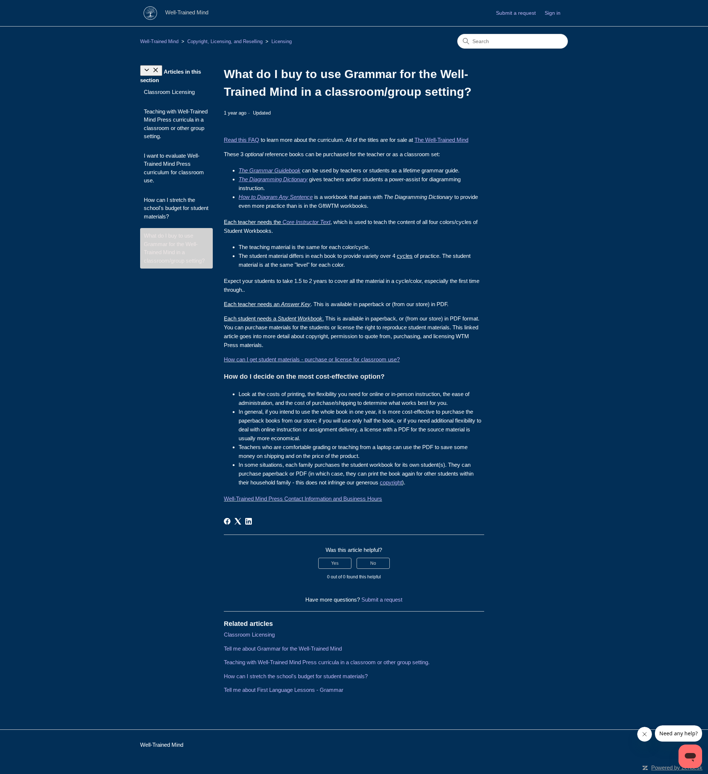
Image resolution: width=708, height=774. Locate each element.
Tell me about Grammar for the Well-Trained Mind (283, 648)
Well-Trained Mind (159, 41)
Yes (335, 563)
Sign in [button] (552, 13)
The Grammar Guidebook (270, 170)
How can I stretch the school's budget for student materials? (176, 208)
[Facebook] (227, 521)
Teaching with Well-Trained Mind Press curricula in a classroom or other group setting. (176, 124)
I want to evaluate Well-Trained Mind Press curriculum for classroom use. (174, 168)
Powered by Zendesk (676, 767)
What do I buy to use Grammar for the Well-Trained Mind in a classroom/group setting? (174, 248)
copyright (391, 482)
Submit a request (516, 13)
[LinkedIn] (248, 521)
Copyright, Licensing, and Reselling (225, 41)
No (373, 563)
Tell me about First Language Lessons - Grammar (283, 690)
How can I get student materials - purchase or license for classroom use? (312, 359)
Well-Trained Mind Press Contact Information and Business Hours (303, 498)
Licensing (281, 41)
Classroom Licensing (169, 92)
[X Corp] (238, 521)
